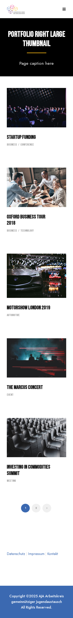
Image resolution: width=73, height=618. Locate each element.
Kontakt (52, 553)
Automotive (13, 315)
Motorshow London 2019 (28, 308)
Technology (27, 231)
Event (10, 395)
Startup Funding (21, 137)
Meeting (11, 481)
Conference (27, 145)
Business (12, 145)
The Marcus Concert (25, 387)
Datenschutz (16, 553)
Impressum (36, 553)
